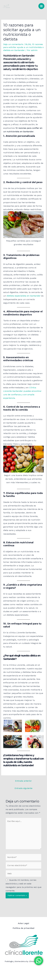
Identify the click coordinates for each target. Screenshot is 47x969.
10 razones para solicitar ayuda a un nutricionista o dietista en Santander (23, 47)
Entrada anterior (23, 781)
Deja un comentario (13, 44)
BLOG (28, 44)
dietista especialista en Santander (24, 296)
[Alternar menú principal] (41, 6)
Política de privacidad (23, 928)
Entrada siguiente (23, 788)
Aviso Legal (23, 923)
